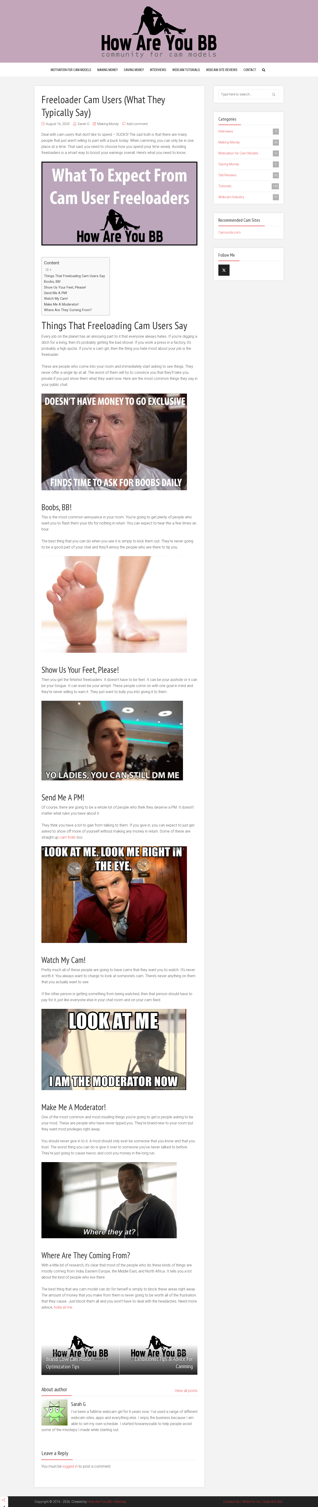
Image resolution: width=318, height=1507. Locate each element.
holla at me (63, 1307)
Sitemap (120, 1502)
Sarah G (83, 124)
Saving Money (134, 70)
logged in (70, 1466)
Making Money (107, 70)
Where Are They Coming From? (68, 310)
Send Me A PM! (55, 293)
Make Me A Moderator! (61, 304)
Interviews (158, 70)
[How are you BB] (159, 31)
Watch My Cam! (56, 299)
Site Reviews (247, 175)
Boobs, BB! (52, 282)
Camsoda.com (229, 232)
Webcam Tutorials (186, 70)
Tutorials (248, 186)
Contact (250, 70)
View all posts (186, 1390)
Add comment (137, 124)
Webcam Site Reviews (221, 70)
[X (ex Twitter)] (224, 270)
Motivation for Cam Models (71, 70)
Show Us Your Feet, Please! (65, 287)
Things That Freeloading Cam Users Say (74, 276)
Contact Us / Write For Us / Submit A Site (252, 1502)
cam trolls (67, 837)
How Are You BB (100, 1502)
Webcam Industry (247, 197)
